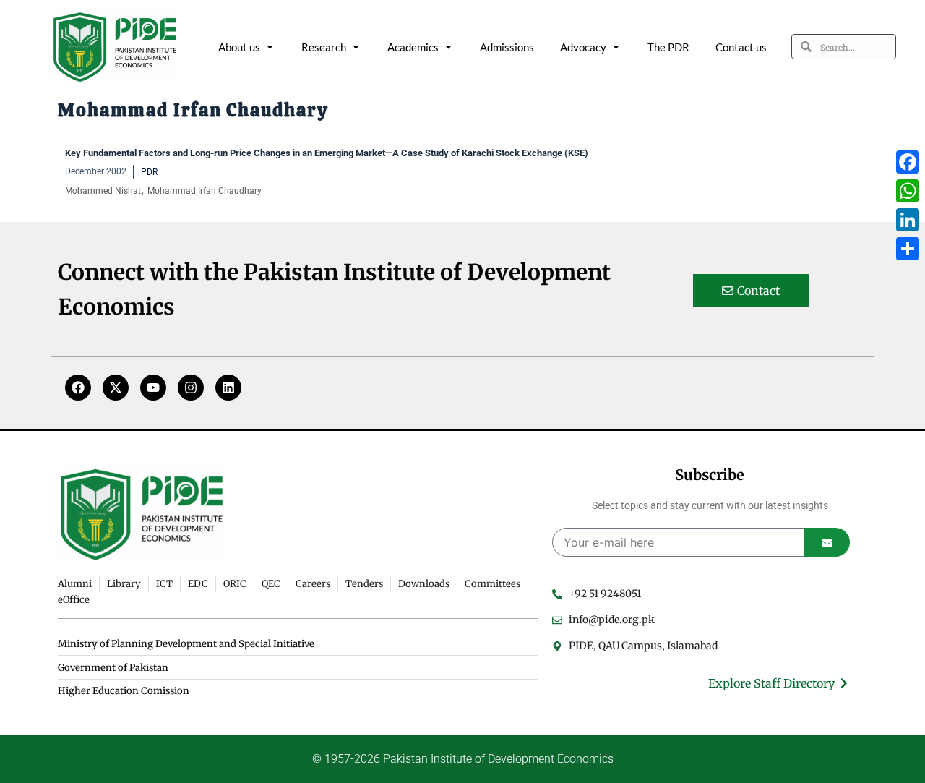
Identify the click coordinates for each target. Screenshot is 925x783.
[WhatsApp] (907, 190)
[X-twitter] (116, 388)
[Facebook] (78, 388)
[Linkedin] (228, 388)
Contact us (741, 47)
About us (239, 47)
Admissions (507, 47)
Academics (413, 47)
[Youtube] (153, 388)
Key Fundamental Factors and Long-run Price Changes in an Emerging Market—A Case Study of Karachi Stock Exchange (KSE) (326, 152)
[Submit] (827, 542)
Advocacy (583, 47)
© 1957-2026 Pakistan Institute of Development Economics (463, 759)
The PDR (668, 47)
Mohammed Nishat (103, 191)
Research (323, 47)
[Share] (907, 248)
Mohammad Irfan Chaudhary (204, 191)
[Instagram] (191, 388)
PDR (149, 172)
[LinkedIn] (907, 219)
